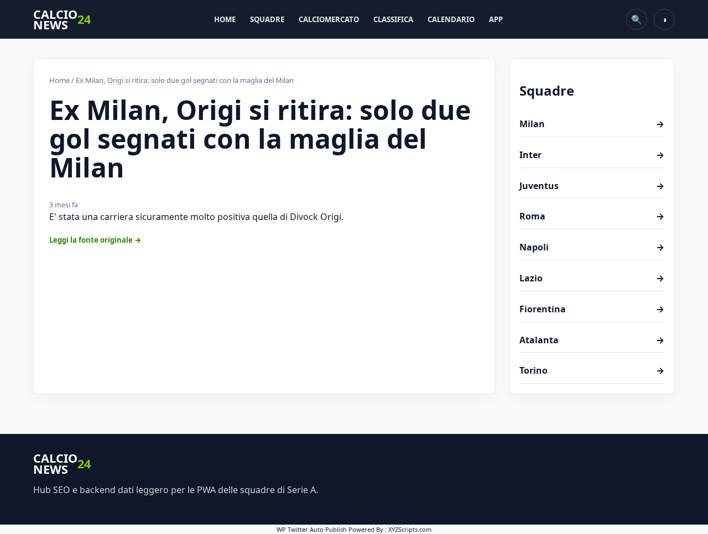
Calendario (451, 19)
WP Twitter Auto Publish (312, 529)
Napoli (591, 247)
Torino (591, 370)
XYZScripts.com (409, 529)
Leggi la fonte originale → (95, 240)
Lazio (591, 278)
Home (225, 19)
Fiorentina (591, 309)
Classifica (393, 19)
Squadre (267, 19)
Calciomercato (329, 19)
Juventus (591, 186)
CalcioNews (62, 19)
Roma (591, 216)
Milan (591, 124)
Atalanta (591, 340)
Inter (591, 155)
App (496, 19)
